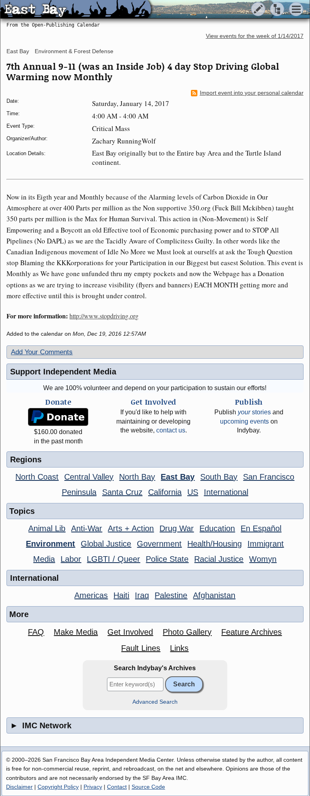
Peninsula (79, 492)
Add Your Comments (42, 352)
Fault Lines (140, 648)
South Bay (218, 476)
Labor (71, 559)
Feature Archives (251, 632)
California (165, 492)
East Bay (17, 51)
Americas (91, 595)
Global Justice (106, 543)
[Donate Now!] (58, 417)
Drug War (176, 528)
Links (179, 648)
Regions (26, 459)
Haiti (121, 595)
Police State (167, 559)
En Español (261, 528)
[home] (75, 9)
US (192, 492)
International (226, 492)
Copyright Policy (58, 787)
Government (159, 543)
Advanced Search (155, 702)
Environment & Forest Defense (74, 51)
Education (217, 528)
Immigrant (265, 543)
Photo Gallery (187, 632)
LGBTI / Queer (113, 559)
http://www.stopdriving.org (103, 316)
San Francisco (268, 476)
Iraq (142, 595)
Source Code (148, 787)
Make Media (76, 632)
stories (254, 412)
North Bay (137, 476)
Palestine (171, 595)
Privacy (93, 787)
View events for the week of (255, 36)
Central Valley (88, 476)
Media (44, 559)
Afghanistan (214, 595)
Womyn (262, 559)
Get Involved (130, 632)
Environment (50, 543)
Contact (117, 787)
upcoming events (244, 421)
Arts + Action (131, 528)
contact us (170, 430)
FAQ (36, 632)
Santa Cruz (122, 492)
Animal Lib (46, 528)
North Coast (37, 476)
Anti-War (86, 528)
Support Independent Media (63, 371)
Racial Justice (218, 559)
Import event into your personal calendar (252, 93)
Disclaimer (19, 787)
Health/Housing (214, 543)
